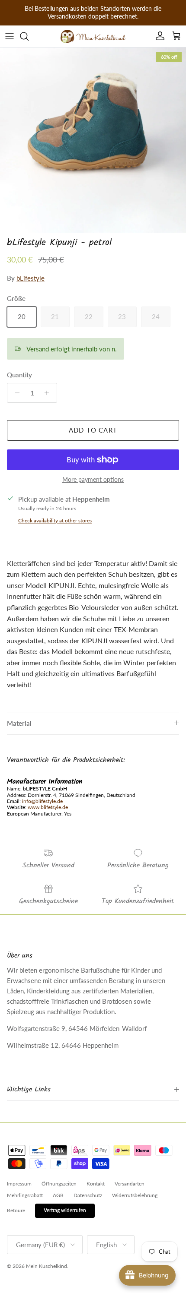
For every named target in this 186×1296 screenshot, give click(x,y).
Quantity (19, 375)
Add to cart (93, 430)
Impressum (19, 1183)
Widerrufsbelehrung (134, 1195)
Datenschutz (88, 1195)
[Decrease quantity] (14, 392)
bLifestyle (30, 278)
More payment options (93, 479)
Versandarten (129, 1183)
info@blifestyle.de (42, 801)
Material (19, 723)
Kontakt (96, 1183)
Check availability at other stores (55, 520)
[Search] (28, 36)
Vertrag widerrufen (65, 1210)
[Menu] (9, 36)
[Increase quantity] (49, 392)
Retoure (16, 1210)
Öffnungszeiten (59, 1183)
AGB (58, 1195)
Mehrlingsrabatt (25, 1195)
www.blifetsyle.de (48, 807)
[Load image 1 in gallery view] (93, 140)
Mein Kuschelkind (46, 1266)
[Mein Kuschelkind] (93, 36)
